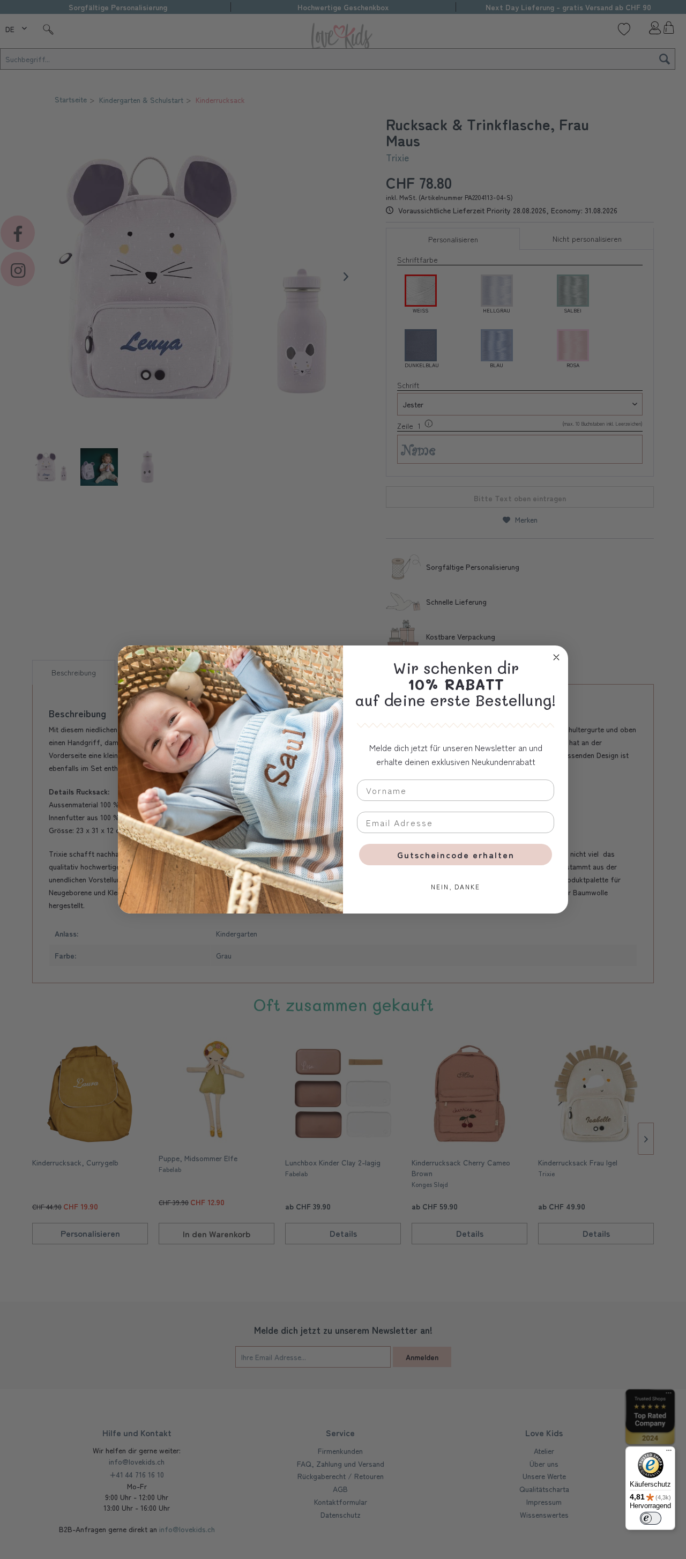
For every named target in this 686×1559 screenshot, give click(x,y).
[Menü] (668, 1452)
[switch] (650, 1518)
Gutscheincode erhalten (455, 854)
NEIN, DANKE (455, 886)
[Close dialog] (556, 657)
